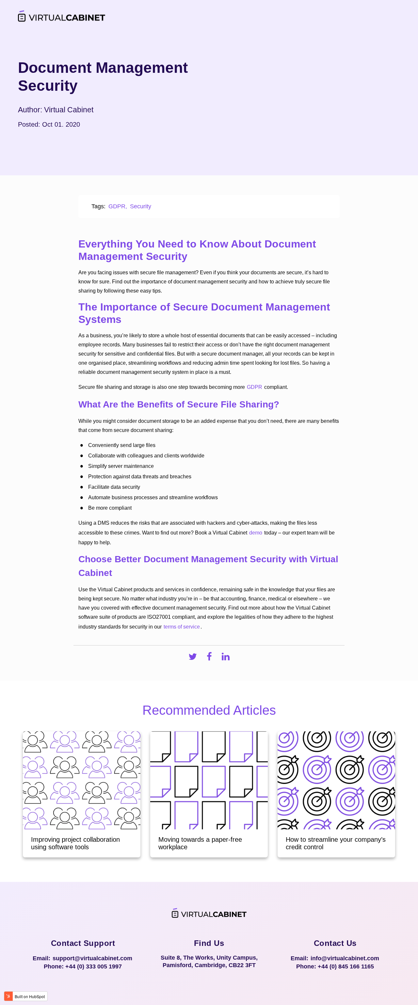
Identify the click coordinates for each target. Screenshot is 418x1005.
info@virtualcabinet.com (345, 958)
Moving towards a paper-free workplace (200, 843)
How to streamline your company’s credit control (336, 843)
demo (255, 532)
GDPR (116, 206)
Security (140, 206)
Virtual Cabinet (68, 110)
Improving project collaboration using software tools (75, 843)
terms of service (182, 627)
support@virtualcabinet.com (92, 958)
